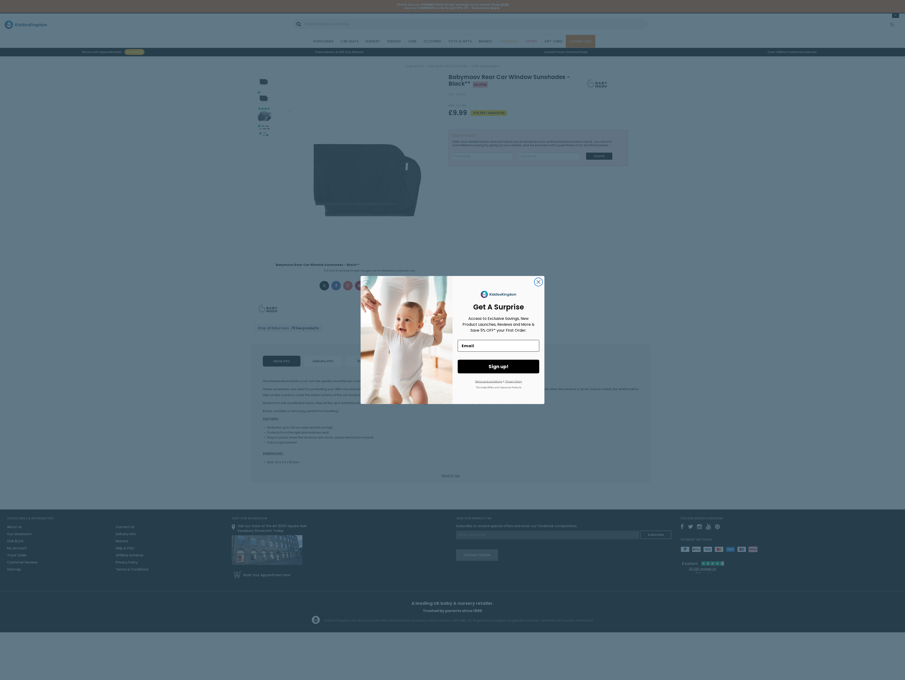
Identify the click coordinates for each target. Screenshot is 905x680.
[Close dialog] (538, 282)
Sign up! (498, 366)
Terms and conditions (488, 381)
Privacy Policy (513, 381)
